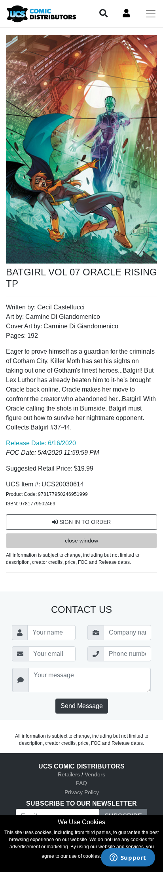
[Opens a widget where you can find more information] (127, 858)
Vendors (95, 774)
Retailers (69, 774)
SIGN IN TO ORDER (84, 522)
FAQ (81, 783)
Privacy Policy (81, 792)
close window (81, 540)
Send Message (82, 705)
